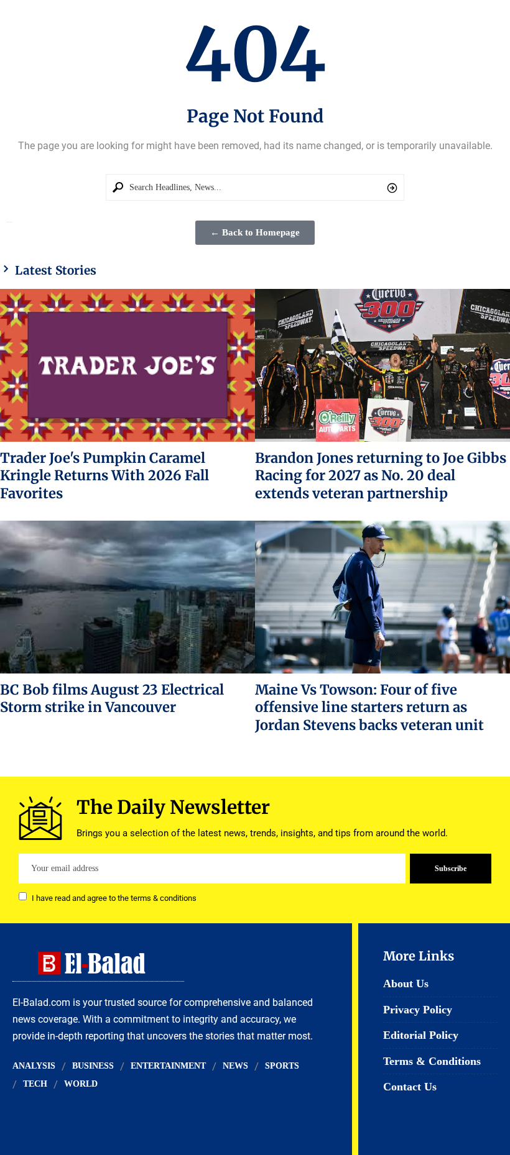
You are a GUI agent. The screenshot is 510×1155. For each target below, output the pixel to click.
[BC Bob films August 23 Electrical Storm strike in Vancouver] (127, 597)
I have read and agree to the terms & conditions (114, 897)
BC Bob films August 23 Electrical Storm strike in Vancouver (112, 698)
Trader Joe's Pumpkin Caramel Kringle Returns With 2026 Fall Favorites (104, 475)
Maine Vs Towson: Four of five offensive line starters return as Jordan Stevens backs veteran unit (369, 707)
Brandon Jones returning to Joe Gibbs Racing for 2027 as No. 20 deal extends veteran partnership (380, 475)
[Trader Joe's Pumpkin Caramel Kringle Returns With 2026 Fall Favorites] (127, 365)
